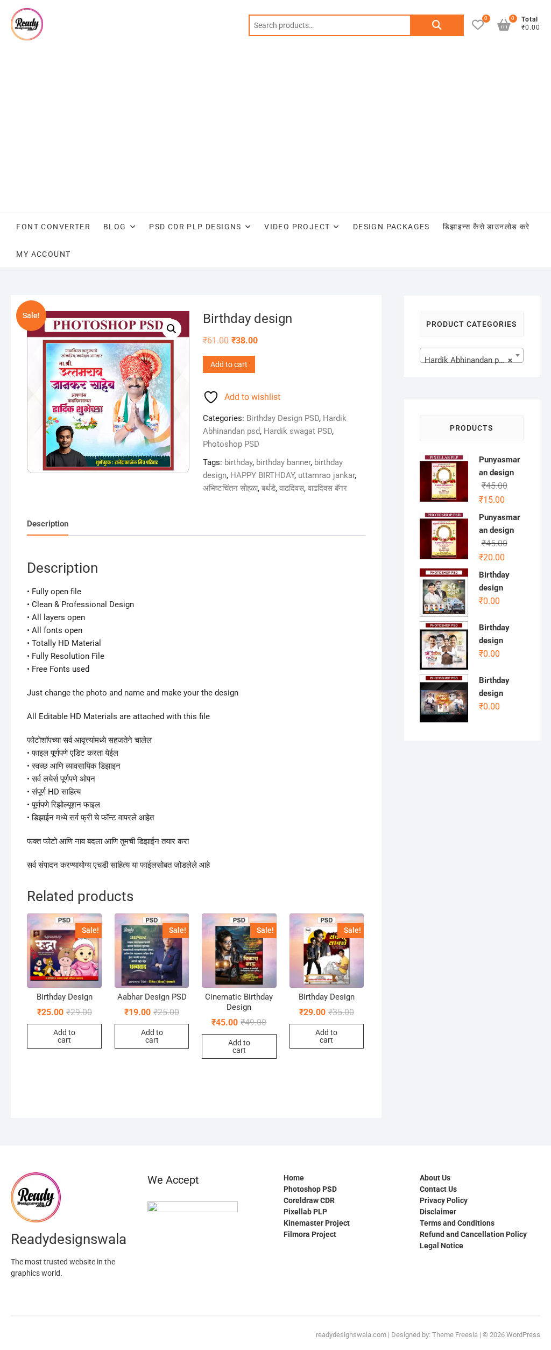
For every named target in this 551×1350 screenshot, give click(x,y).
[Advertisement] (275, 132)
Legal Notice (441, 1245)
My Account (43, 254)
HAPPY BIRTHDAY (262, 475)
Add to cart (229, 364)
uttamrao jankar (326, 475)
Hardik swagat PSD (298, 431)
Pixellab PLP (305, 1211)
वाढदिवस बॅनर (327, 488)
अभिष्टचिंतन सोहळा (230, 488)
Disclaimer (438, 1211)
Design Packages (391, 226)
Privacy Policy (444, 1200)
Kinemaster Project (317, 1223)
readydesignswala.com (351, 1335)
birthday (238, 462)
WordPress (523, 1335)
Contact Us (438, 1189)
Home (294, 1177)
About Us (435, 1177)
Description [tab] (47, 524)
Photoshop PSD (231, 444)
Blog (114, 226)
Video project (297, 226)
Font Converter (53, 226)
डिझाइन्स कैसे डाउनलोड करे (486, 226)
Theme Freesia (455, 1335)
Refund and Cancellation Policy (473, 1234)
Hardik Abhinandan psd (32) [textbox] (474, 360)
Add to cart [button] (64, 1036)
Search (437, 25)
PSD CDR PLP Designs (195, 226)
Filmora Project (310, 1234)
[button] (171, 329)
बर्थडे (269, 488)
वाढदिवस (291, 488)
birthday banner (283, 462)
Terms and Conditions (457, 1223)
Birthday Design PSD (282, 418)
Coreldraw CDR (309, 1200)
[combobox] (472, 355)
